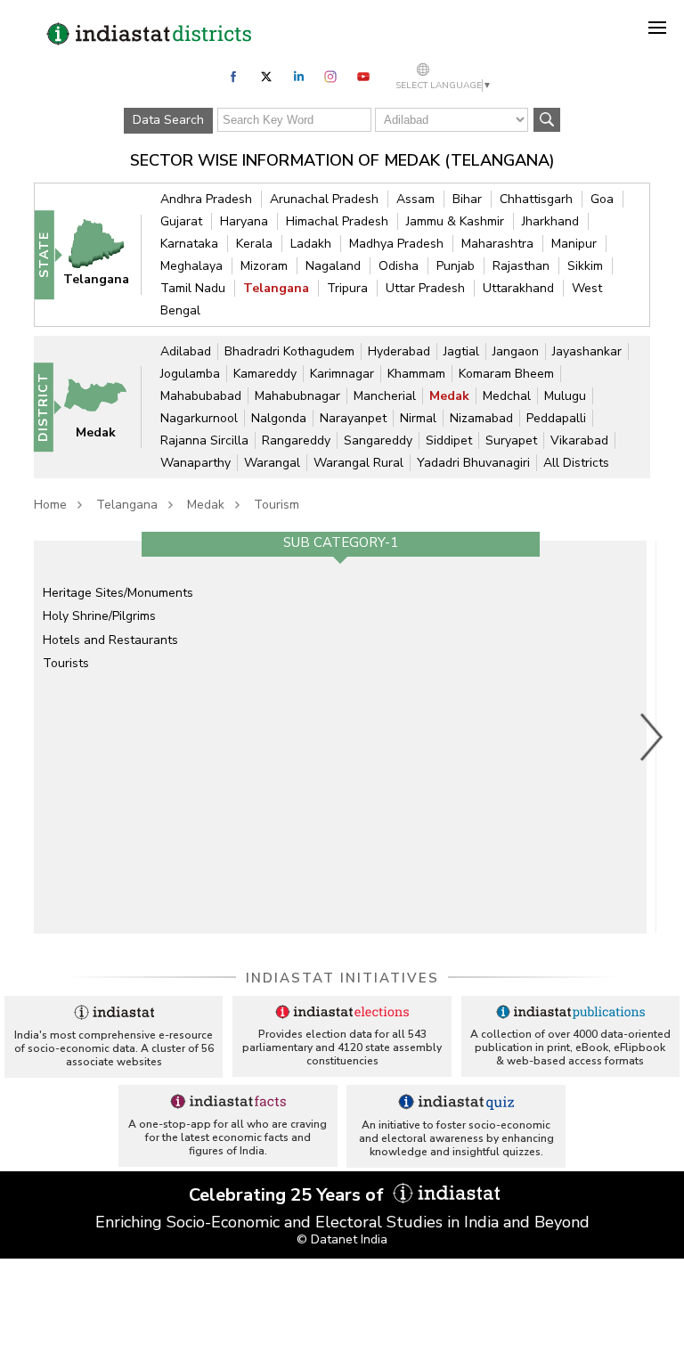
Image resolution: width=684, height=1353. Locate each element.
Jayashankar (587, 351)
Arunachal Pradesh (324, 199)
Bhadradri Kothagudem (289, 351)
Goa (602, 199)
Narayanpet (353, 418)
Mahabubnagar (297, 395)
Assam (415, 199)
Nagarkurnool (199, 418)
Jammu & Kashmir (455, 221)
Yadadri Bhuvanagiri (473, 462)
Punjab (455, 265)
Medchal (507, 395)
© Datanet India (342, 1239)
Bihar (467, 199)
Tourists (66, 663)
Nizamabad (481, 418)
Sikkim (585, 265)
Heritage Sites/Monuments (118, 592)
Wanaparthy (195, 462)
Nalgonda (278, 418)
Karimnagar (342, 373)
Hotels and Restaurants (110, 640)
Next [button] (652, 736)
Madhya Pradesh (396, 243)
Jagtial (461, 351)
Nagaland (333, 265)
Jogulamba (190, 373)
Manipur (574, 243)
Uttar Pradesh (425, 288)
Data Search (168, 119)
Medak (449, 395)
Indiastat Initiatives (342, 978)
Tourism (276, 504)
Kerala (254, 243)
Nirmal (418, 418)
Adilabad (185, 351)
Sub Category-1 (340, 542)
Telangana (276, 288)
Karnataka (189, 243)
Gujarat (181, 221)
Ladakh (310, 243)
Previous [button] (25, 736)
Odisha (399, 265)
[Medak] (103, 405)
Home (50, 504)
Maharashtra (497, 243)
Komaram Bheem (506, 373)
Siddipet (449, 440)
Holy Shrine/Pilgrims (99, 615)
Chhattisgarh (536, 199)
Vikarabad (579, 440)
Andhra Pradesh (206, 199)
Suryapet (511, 440)
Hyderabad (399, 351)
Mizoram (264, 265)
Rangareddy (296, 440)
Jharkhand (550, 221)
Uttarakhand (518, 288)
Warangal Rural (358, 462)
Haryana (244, 221)
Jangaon (516, 351)
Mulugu (565, 395)
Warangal (272, 462)
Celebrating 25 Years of (288, 1195)
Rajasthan (521, 265)
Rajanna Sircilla (204, 440)
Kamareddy (265, 373)
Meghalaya (191, 265)
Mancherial (385, 395)
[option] (340, 737)
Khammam (416, 373)
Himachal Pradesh (337, 221)
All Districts (576, 462)
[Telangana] (104, 253)
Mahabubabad (200, 395)
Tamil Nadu (192, 288)
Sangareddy (378, 440)
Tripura (347, 288)
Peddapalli (556, 418)
